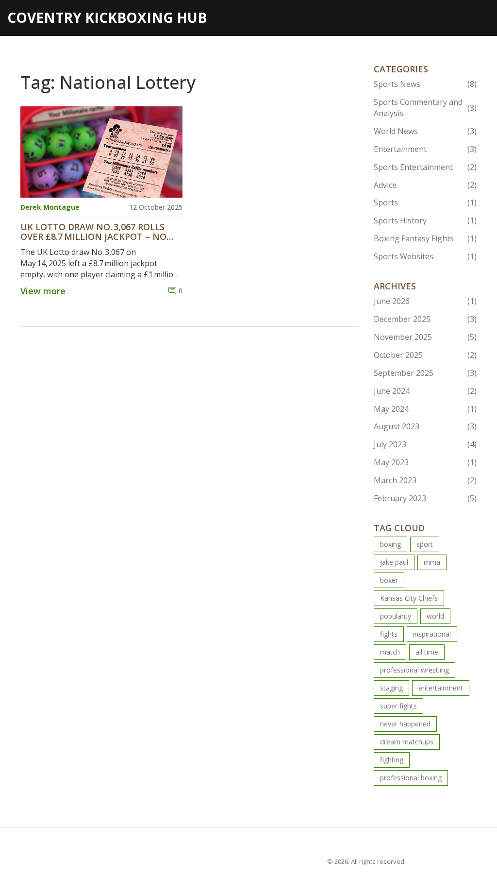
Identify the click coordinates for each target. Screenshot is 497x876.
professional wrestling (414, 669)
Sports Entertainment (425, 167)
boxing (390, 544)
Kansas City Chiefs (409, 598)
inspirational (432, 634)
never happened (405, 723)
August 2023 (425, 426)
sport (424, 544)
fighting (391, 759)
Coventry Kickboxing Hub (107, 17)
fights (389, 634)
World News (425, 131)
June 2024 (425, 391)
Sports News (425, 84)
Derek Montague (50, 207)
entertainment (440, 687)
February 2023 (425, 498)
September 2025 (425, 373)
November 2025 (425, 337)
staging (391, 687)
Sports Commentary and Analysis (425, 107)
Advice (425, 185)
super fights (398, 705)
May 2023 (425, 462)
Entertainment (425, 149)
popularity (395, 616)
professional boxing (411, 777)
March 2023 (425, 480)
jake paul (394, 562)
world (435, 616)
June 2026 (425, 301)
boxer (389, 580)
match (390, 652)
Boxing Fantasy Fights (425, 238)
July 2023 (425, 444)
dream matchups (406, 741)
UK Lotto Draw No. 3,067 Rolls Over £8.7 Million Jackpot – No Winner (93, 232)
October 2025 (425, 355)
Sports (425, 202)
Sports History (425, 220)
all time (426, 652)
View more (43, 291)
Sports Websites (425, 256)
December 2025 (425, 319)
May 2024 (425, 409)
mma (432, 562)
